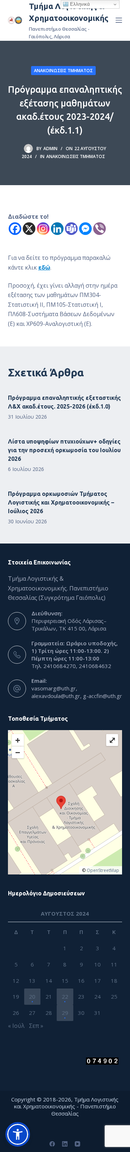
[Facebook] (15, 228)
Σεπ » (36, 1026)
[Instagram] (43, 228)
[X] (29, 228)
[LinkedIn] (65, 1144)
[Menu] (119, 20)
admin (50, 148)
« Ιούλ (16, 1026)
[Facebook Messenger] (85, 228)
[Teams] (71, 228)
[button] (17, 1134)
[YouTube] (77, 1144)
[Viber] (99, 228)
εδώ (44, 267)
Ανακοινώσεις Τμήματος (63, 70)
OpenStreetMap (103, 870)
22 (65, 996)
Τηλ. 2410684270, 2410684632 (71, 665)
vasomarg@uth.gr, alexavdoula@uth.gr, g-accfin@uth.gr (76, 692)
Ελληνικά (79, 4)
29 (65, 1012)
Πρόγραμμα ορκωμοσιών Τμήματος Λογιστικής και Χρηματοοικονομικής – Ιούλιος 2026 (61, 502)
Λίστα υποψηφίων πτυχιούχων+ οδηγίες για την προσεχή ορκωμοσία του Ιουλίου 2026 (64, 450)
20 (32, 996)
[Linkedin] (57, 228)
